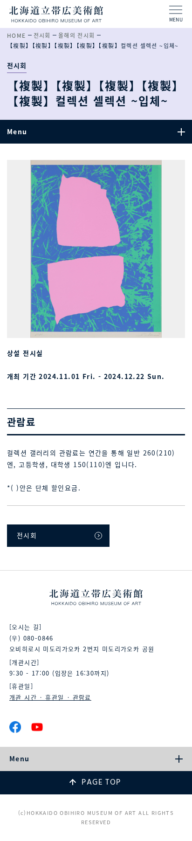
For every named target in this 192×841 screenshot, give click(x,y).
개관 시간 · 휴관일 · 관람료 (50, 697)
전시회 (42, 35)
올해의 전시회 (76, 35)
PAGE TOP (101, 782)
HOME (16, 35)
